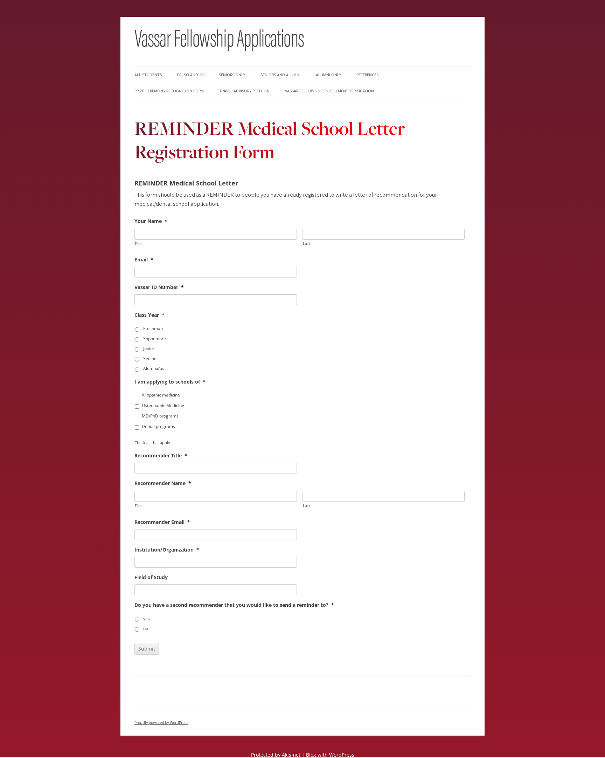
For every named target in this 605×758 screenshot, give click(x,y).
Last (307, 243)
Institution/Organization (166, 550)
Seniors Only (232, 75)
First (139, 243)
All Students (148, 75)
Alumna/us (153, 368)
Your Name (150, 221)
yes (146, 619)
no (145, 628)
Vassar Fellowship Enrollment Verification (329, 91)
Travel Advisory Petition (244, 91)
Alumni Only (328, 75)
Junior (148, 348)
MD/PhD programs (160, 416)
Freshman (153, 328)
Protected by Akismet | (278, 754)
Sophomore (154, 339)
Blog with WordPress (330, 754)
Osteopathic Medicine (163, 405)
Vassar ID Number (159, 287)
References (367, 75)
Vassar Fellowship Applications (219, 36)
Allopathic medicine (161, 395)
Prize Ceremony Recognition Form (169, 91)
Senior (149, 359)
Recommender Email (162, 522)
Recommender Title (160, 455)
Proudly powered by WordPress (161, 723)
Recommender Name (162, 483)
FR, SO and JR (190, 75)
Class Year (149, 315)
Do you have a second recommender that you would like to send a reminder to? (234, 605)
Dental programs (158, 426)
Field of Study (151, 577)
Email (143, 260)
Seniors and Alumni (280, 75)
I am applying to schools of (170, 382)
